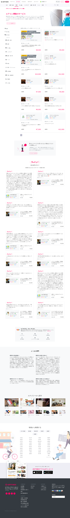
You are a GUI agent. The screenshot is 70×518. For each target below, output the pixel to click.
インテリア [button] (26, 5)
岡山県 (39, 446)
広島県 (39, 448)
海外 (49, 455)
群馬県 (21, 453)
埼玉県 (42, 431)
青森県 (21, 439)
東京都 (29, 431)
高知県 (48, 439)
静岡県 (30, 448)
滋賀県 (30, 453)
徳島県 (39, 451)
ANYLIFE (33, 486)
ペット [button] (39, 5)
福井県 (30, 441)
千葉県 (21, 455)
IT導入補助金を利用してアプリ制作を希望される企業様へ (25, 505)
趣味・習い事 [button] (33, 5)
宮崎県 (48, 450)
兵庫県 (39, 437)
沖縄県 (48, 453)
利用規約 (22, 487)
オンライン (49, 457)
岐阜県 (30, 446)
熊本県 (48, 446)
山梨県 (30, 443)
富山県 (30, 437)
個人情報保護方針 (24, 493)
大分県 (48, 448)
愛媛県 (48, 437)
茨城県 (21, 450)
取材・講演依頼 (24, 501)
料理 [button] (43, 5)
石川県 (30, 439)
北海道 (21, 437)
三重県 (30, 451)
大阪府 (48, 431)
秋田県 (21, 444)
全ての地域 (23, 431)
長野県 (30, 444)
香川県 (39, 453)
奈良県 (39, 439)
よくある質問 (43, 487)
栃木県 (21, 451)
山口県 (39, 450)
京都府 (35, 434)
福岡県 (48, 441)
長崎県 (48, 444)
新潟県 (21, 457)
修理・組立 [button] (12, 5)
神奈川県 (36, 431)
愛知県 (30, 450)
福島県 (21, 448)
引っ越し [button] (21, 5)
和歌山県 (39, 441)
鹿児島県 (48, 451)
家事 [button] (16, 5)
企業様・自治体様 (24, 498)
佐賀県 (48, 443)
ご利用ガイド (43, 486)
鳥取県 (39, 443)
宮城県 (21, 443)
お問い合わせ (43, 489)
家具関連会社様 (24, 499)
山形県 (21, 446)
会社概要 (22, 486)
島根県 (39, 444)
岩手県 (21, 441)
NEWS (32, 487)
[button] (58, 2)
